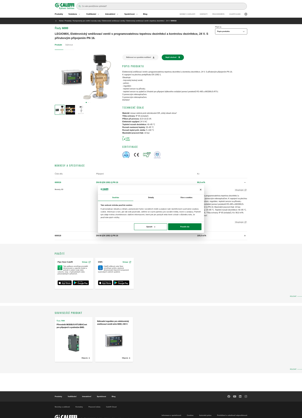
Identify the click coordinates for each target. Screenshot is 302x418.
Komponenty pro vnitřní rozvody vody (87, 21)
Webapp (84, 262)
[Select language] (245, 14)
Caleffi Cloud (235, 14)
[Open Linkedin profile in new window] (240, 396)
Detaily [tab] (151, 197)
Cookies (190, 415)
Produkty (59, 14)
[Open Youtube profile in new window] (234, 396)
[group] (59, 109)
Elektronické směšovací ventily (113, 21)
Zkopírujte (239, 190)
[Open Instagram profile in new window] (245, 396)
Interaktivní (86, 396)
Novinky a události (187, 14)
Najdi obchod (171, 57)
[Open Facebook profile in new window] (229, 396)
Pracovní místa (218, 14)
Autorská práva (205, 415)
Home (61, 21)
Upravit (149, 227)
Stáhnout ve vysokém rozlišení (138, 57)
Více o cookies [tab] (186, 197)
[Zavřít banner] (200, 189)
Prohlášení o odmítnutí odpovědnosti (232, 415)
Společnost (101, 396)
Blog (145, 14)
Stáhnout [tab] (69, 45)
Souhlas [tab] (115, 197)
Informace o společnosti (171, 415)
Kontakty (204, 14)
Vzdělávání (72, 396)
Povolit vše (184, 227)
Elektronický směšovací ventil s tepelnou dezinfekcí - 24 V (147, 21)
